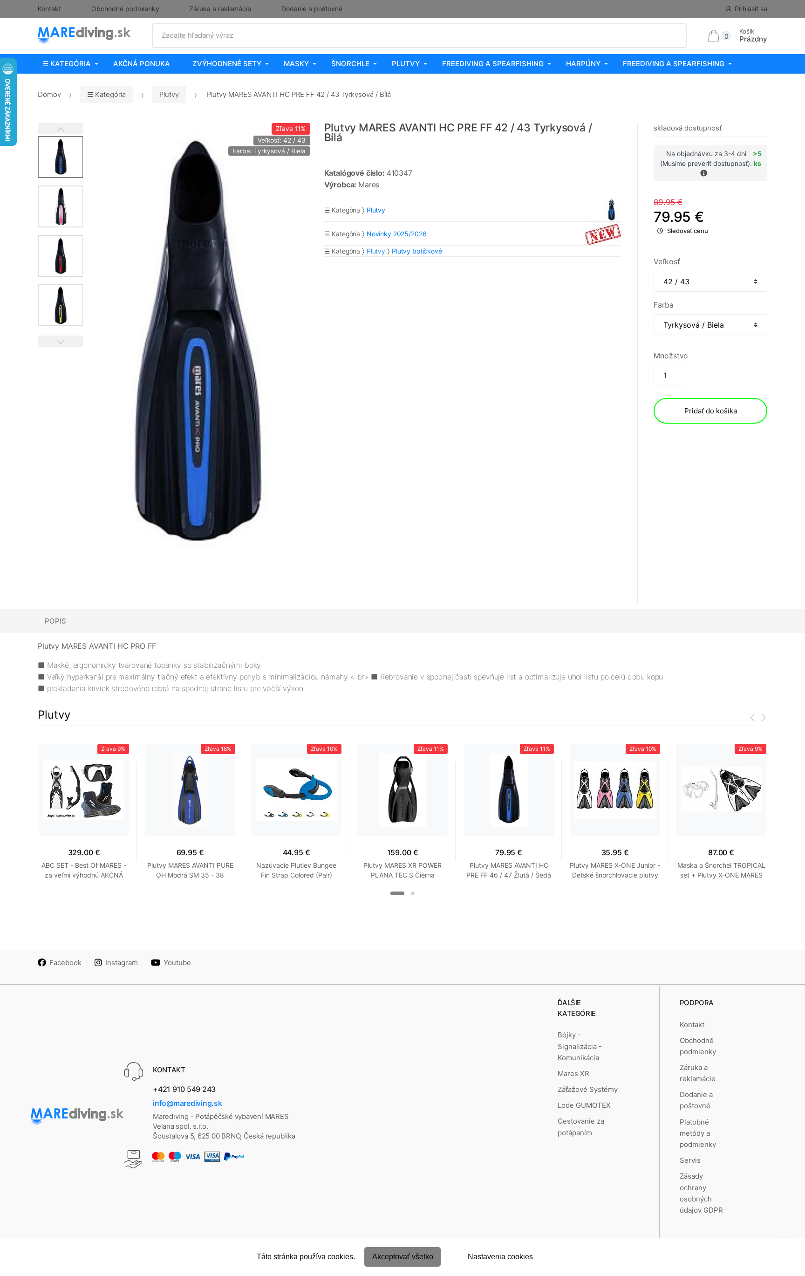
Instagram (121, 962)
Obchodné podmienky (125, 9)
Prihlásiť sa (751, 9)
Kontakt (49, 9)
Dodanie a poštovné (311, 9)
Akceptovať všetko (402, 1257)
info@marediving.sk (187, 1103)
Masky (296, 63)
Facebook (65, 962)
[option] (196, 344)
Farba (663, 304)
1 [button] (397, 893)
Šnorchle (350, 63)
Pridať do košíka (710, 410)
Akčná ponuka (141, 63)
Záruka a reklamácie (220, 9)
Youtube (177, 962)
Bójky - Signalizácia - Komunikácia (580, 1046)
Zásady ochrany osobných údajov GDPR (701, 1193)
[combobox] (419, 35)
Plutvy (406, 63)
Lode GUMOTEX (584, 1105)
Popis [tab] (55, 621)
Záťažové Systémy (588, 1089)
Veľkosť (667, 261)
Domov (49, 94)
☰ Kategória (66, 63)
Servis (690, 1160)
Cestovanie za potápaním (581, 1127)
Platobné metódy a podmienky (698, 1133)
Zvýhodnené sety (226, 63)
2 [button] (413, 893)
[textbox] (419, 35)
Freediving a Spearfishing (493, 63)
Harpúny (583, 63)
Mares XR (573, 1073)
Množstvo (671, 355)
